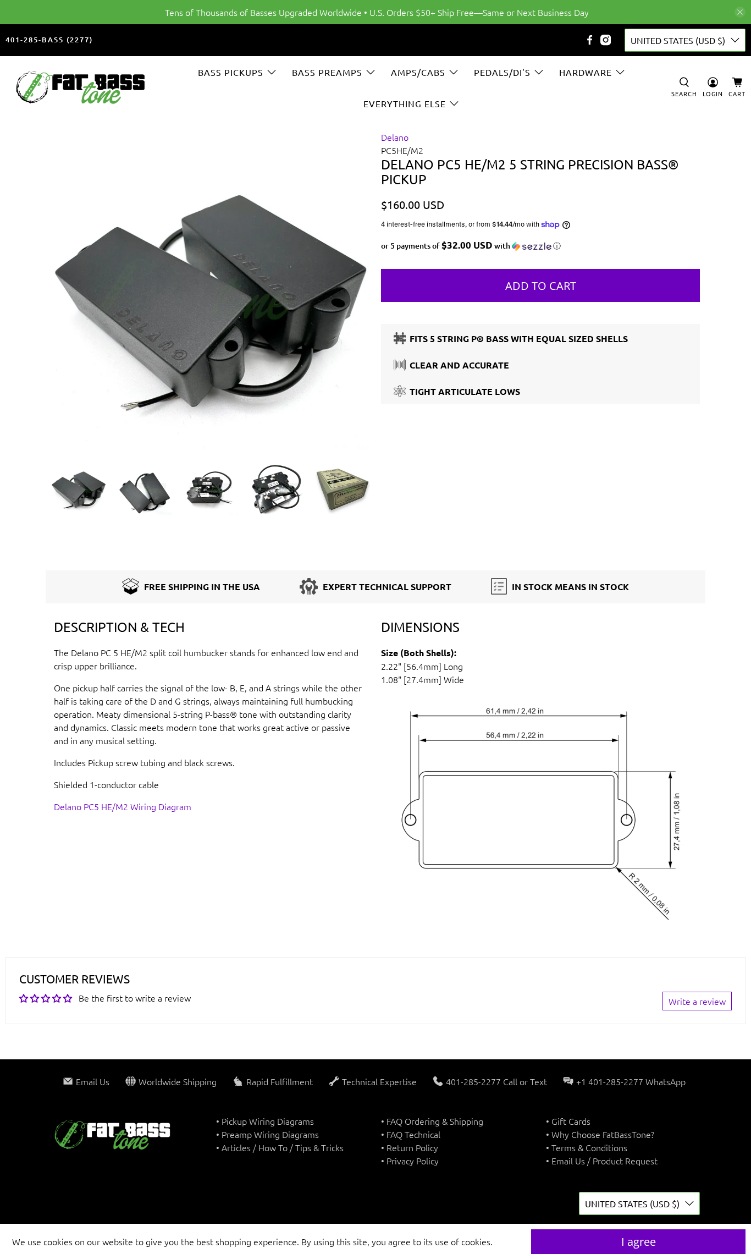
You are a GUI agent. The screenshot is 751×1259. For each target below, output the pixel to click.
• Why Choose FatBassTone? (600, 1134)
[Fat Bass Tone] (81, 88)
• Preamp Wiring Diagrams (267, 1134)
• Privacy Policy (410, 1160)
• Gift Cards (568, 1121)
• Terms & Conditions (586, 1147)
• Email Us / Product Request (602, 1160)
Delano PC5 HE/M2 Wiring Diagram (122, 806)
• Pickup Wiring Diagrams (265, 1121)
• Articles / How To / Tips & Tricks (280, 1147)
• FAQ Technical (410, 1134)
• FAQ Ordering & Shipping (432, 1121)
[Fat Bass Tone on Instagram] (605, 40)
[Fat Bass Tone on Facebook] (589, 40)
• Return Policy (409, 1147)
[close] (740, 12)
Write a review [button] (697, 1001)
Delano (394, 137)
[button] (540, 245)
